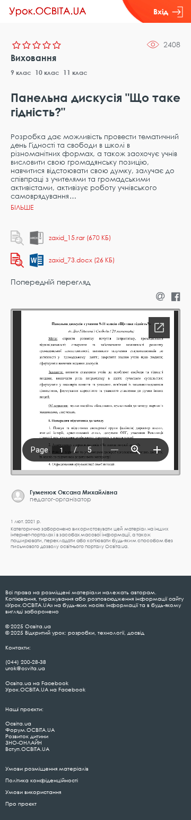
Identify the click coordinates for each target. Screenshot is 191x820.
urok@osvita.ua (25, 668)
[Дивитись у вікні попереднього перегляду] (17, 237)
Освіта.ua (18, 723)
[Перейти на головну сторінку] (47, 11)
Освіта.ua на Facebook (36, 683)
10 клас (47, 72)
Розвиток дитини (26, 736)
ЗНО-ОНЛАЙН (23, 742)
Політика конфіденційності (41, 780)
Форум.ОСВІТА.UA (30, 730)
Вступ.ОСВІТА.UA (27, 749)
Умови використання (33, 792)
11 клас (75, 72)
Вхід (160, 11)
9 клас (21, 72)
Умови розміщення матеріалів (47, 768)
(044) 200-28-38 (25, 662)
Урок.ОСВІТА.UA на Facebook (45, 689)
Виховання (33, 58)
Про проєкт (21, 803)
